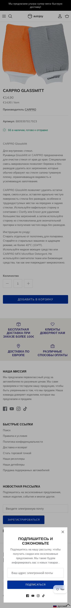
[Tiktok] (43, 595)
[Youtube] (32, 595)
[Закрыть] (63, 532)
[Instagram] (38, 595)
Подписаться (35, 584)
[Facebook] (27, 595)
